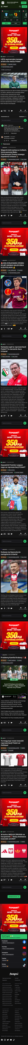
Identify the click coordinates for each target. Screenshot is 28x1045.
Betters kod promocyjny (7, 999)
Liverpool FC (17, 1014)
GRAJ (6, 23)
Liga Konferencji (18, 1003)
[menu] (2, 6)
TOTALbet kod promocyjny (7, 1005)
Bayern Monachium (18, 1023)
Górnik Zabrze (5, 1016)
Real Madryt (17, 1019)
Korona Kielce (5, 1030)
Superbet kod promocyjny (7, 990)
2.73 (5, 20)
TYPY (15, 23)
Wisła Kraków (4, 1012)
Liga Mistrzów (17, 999)
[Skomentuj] (24, 222)
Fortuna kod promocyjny (7, 996)
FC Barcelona (17, 1021)
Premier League (18, 990)
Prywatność (17, 980)
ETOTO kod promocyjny (7, 985)
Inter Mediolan (17, 1030)
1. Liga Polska (17, 987)
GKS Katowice (5, 1028)
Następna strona (13, 896)
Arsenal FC (17, 1010)
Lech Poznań (4, 1014)
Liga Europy (17, 1001)
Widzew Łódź (4, 1025)
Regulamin (4, 980)
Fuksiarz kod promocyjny (7, 992)
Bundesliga (17, 994)
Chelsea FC (17, 1012)
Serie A (16, 996)
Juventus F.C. (17, 1028)
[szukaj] (20, 6)
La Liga (16, 992)
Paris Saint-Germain (18, 1026)
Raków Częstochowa (6, 1026)
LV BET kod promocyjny (6, 994)
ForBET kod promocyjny (7, 1003)
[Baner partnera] (14, 40)
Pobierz (24, 2)
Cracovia (4, 1019)
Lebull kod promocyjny (6, 987)
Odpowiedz (14, 133)
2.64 (17, 20)
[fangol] (14, 974)
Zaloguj (24, 6)
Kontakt (16, 978)
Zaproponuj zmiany (6, 978)
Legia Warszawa (5, 1010)
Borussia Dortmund (18, 1025)
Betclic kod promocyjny (7, 1001)
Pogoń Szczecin (5, 1023)
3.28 (11, 20)
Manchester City (18, 1016)
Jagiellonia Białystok (6, 1021)
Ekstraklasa (17, 985)
